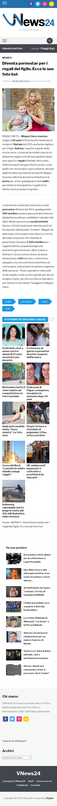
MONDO (7, 57)
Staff (31, 781)
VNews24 (28, 773)
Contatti (35, 785)
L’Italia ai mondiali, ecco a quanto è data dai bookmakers (36, 606)
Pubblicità (22, 785)
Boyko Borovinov (21, 81)
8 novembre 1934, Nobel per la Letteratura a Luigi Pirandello (37, 558)
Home (5, 522)
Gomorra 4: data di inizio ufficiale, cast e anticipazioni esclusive (37, 654)
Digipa (49, 798)
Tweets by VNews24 (14, 741)
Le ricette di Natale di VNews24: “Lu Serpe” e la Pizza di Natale (36, 621)
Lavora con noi (44, 781)
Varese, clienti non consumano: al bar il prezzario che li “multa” (36, 669)
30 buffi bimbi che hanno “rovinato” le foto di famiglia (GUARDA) (37, 591)
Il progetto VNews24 (14, 781)
